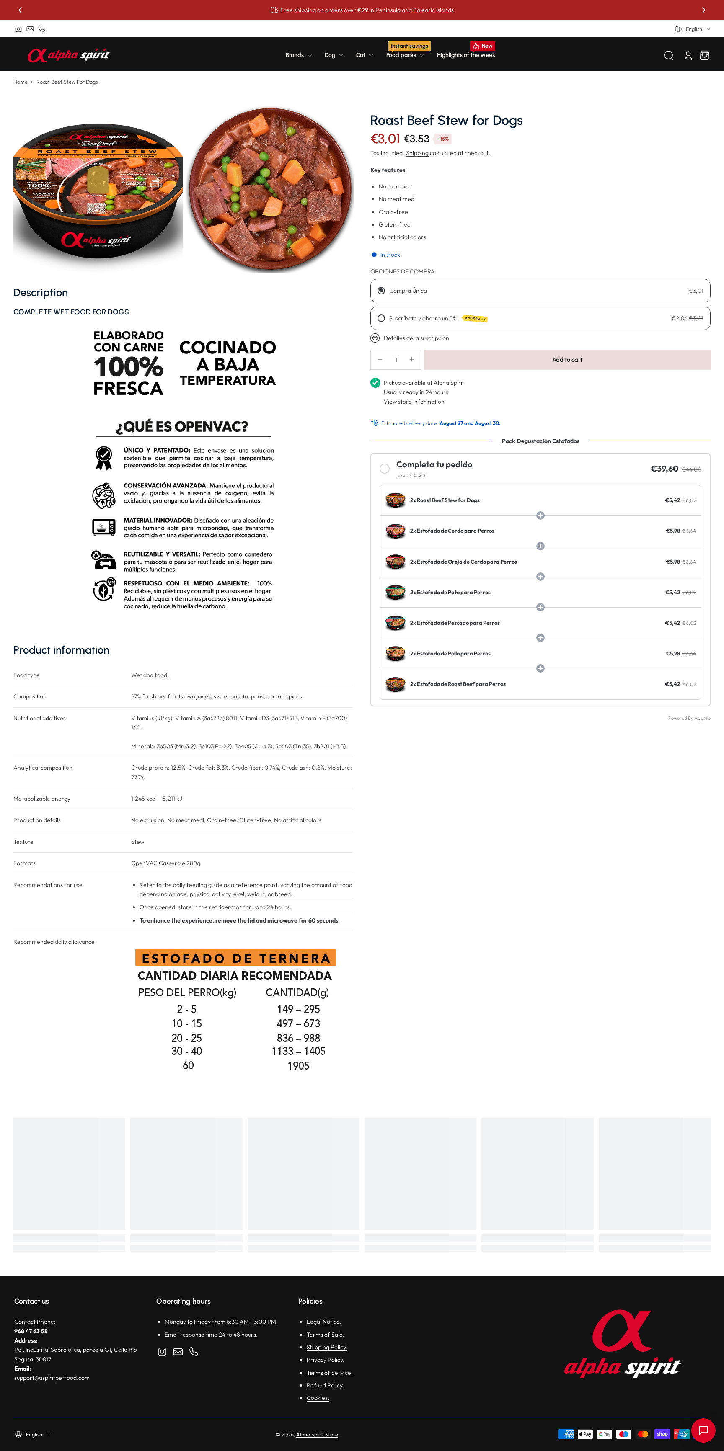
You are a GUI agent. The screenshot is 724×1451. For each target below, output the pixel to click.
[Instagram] (18, 29)
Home (20, 81)
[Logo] (68, 55)
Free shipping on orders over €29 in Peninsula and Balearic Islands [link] (367, 10)
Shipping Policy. (327, 1347)
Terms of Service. (330, 1372)
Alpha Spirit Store (317, 1434)
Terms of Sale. (325, 1334)
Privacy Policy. (325, 1359)
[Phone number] (42, 29)
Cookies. (318, 1398)
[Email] (30, 29)
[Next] (704, 10)
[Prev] (20, 10)
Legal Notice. (324, 1321)
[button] (692, 28)
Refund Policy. (325, 1385)
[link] (302, 55)
